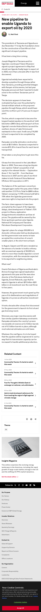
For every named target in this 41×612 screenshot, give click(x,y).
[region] (20, 596)
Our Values (5, 496)
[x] (15, 485)
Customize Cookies (20, 602)
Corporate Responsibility (10, 571)
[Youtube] (26, 485)
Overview (5, 520)
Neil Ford (14, 34)
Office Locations (7, 558)
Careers (4, 567)
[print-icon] (31, 419)
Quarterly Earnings (8, 527)
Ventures (5, 503)
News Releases (7, 523)
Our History (5, 500)
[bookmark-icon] (27, 419)
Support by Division (8, 547)
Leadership (5, 575)
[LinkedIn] (30, 485)
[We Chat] (34, 485)
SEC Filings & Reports (9, 531)
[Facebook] (19, 485)
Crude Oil (6, 9)
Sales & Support (7, 544)
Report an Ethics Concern (10, 551)
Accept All (20, 608)
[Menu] (37, 3)
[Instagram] (22, 485)
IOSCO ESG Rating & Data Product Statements (17, 579)
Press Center (6, 507)
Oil (6, 429)
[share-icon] (35, 419)
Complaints (5, 555)
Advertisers (5, 535)
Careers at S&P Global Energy (12, 511)
